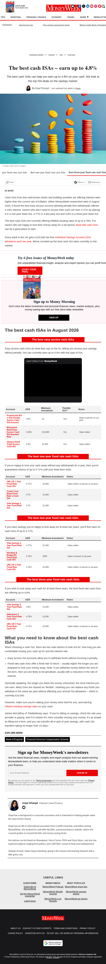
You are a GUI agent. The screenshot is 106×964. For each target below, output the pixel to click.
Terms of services (44, 780)
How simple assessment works (56, 25)
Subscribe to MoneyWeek (30, 890)
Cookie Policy (15, 936)
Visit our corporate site (87, 957)
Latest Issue (30, 904)
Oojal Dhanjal (42, 88)
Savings (51, 54)
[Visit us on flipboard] (99, 6)
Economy (57, 17)
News (78, 88)
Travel (71, 17)
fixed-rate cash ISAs (87, 225)
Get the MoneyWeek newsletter (30, 897)
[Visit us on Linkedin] (87, 6)
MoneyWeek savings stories (76, 895)
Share (11, 182)
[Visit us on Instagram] (95, 6)
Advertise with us (35, 936)
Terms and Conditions (65, 931)
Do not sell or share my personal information (72, 936)
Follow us (81, 182)
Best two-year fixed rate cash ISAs (48, 172)
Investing (15, 17)
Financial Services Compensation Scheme (47, 739)
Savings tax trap (26, 25)
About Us (15, 931)
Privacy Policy (87, 931)
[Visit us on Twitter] (83, 6)
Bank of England (14, 739)
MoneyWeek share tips (76, 889)
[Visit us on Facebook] (79, 6)
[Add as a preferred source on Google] (53, 946)
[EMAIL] (24, 807)
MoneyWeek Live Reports (52, 902)
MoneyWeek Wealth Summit (53, 895)
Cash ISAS (71, 54)
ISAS (61, 54)
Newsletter (96, 182)
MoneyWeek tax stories (76, 901)
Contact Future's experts (37, 931)
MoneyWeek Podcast (53, 889)
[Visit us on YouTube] (91, 6)
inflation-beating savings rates (21, 706)
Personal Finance (36, 17)
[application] (53, 380)
